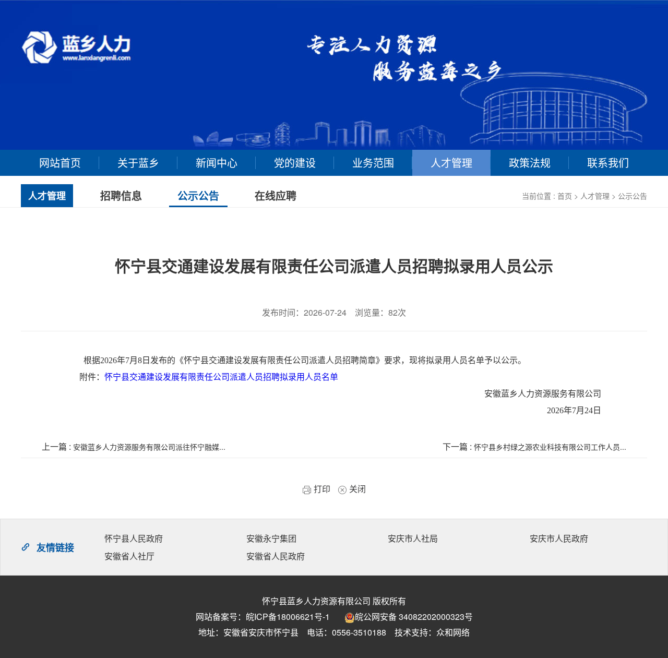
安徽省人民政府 (275, 556)
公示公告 (632, 195)
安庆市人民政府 (559, 538)
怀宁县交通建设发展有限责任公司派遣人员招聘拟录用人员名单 (221, 377)
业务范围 (373, 162)
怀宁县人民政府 (133, 538)
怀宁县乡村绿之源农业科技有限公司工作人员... (550, 446)
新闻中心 (216, 162)
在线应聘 (275, 195)
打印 (321, 489)
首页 (564, 195)
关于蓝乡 (138, 162)
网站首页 (60, 162)
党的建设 (295, 162)
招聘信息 (121, 195)
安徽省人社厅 (129, 556)
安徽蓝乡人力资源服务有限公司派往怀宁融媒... (149, 446)
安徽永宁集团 (271, 538)
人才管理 (451, 162)
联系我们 (608, 162)
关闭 (356, 489)
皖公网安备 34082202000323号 (414, 617)
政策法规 (530, 162)
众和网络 (453, 632)
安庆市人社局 (413, 538)
